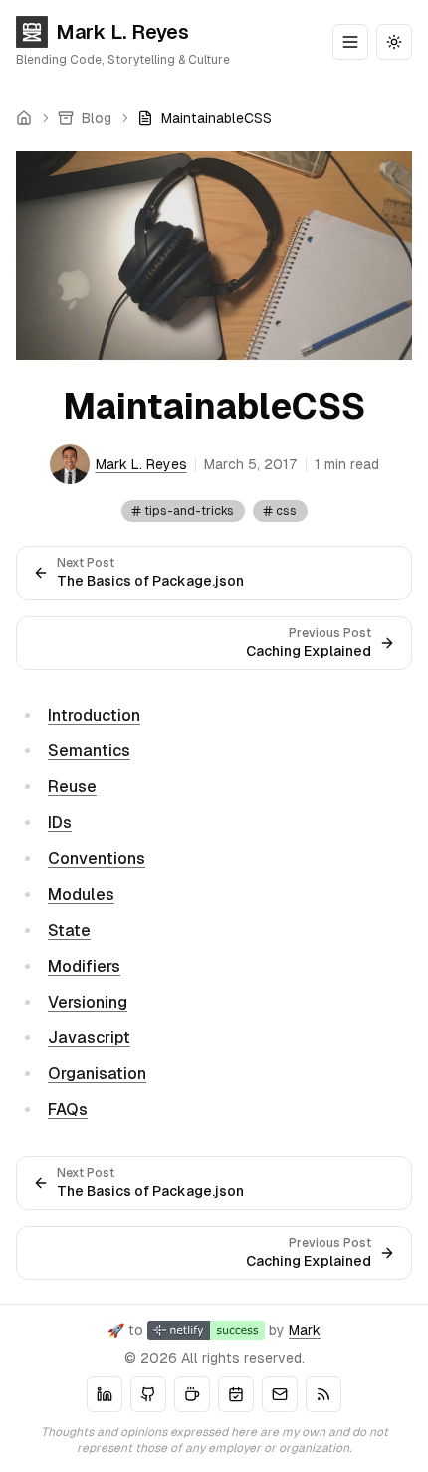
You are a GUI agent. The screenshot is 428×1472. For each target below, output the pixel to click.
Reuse (72, 786)
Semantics (89, 750)
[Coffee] (192, 1394)
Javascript (89, 1038)
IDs (60, 822)
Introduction (94, 715)
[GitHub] (148, 1394)
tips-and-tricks (189, 511)
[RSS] (323, 1394)
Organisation (97, 1073)
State (69, 930)
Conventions (96, 858)
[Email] (280, 1394)
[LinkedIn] (104, 1394)
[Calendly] (236, 1394)
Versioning (87, 1002)
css (286, 511)
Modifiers (84, 966)
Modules (81, 894)
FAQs (68, 1109)
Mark (305, 1330)
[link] (204, 118)
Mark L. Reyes (122, 32)
